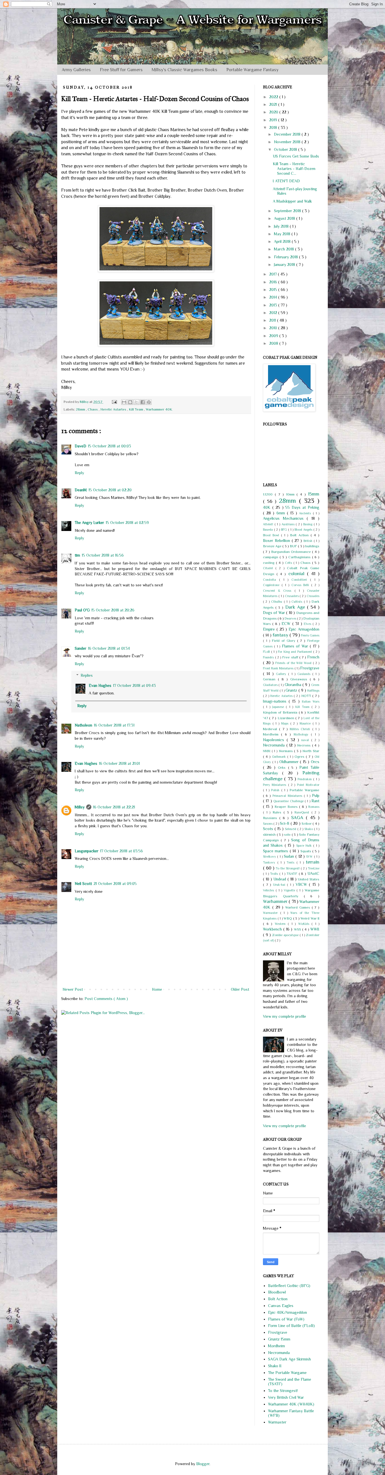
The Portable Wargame (287, 1372)
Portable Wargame (304, 790)
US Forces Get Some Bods (296, 156)
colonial (297, 573)
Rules (278, 812)
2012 (273, 312)
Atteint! (269, 524)
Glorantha (293, 684)
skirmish (270, 835)
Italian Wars (310, 701)
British (309, 541)
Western (281, 923)
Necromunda (274, 745)
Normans (286, 751)
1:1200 (269, 494)
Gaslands (304, 674)
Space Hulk (304, 845)
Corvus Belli (301, 585)
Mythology (302, 734)
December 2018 (288, 134)
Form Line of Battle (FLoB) (291, 1325)
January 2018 (285, 264)
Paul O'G (82, 610)
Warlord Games (298, 907)
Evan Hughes (100, 685)
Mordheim (272, 734)
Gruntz (292, 690)
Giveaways (300, 679)
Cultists (297, 601)
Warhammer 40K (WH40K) (291, 1404)
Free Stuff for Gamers (121, 69)
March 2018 (284, 249)
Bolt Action (300, 535)
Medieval (271, 729)
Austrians (289, 524)
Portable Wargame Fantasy (252, 69)
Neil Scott (83, 883)
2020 (274, 112)
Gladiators (270, 685)
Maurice (306, 723)
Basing (308, 524)
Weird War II (309, 918)
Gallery (282, 674)
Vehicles (269, 890)
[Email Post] (114, 402)
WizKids (305, 923)
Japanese (279, 707)
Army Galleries (76, 69)
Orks (283, 768)
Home (157, 989)
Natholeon (83, 725)
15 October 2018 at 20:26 (112, 610)
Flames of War (296, 646)
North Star (310, 751)
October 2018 (286, 149)
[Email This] (124, 402)
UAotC (313, 873)
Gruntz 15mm (279, 1339)
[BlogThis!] (130, 402)
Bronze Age (272, 546)
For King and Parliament (295, 651)
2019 (273, 120)
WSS (298, 929)
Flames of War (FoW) (286, 1319)
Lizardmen (286, 718)
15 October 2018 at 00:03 (109, 446)
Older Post (240, 989)
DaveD (80, 446)
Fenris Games (310, 635)
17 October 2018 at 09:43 (134, 685)
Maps (285, 723)
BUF (294, 546)
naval (306, 740)
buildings (312, 546)
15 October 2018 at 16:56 (103, 555)
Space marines (276, 851)
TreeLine (313, 868)
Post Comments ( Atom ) (106, 998)
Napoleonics (275, 740)
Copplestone (272, 585)
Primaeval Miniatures (288, 795)
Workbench (273, 929)
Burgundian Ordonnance (291, 552)
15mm (313, 494)
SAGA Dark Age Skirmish (289, 1359)
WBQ (288, 918)
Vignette (290, 890)
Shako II (275, 1366)
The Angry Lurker (89, 522)
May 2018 (282, 234)
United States (308, 879)
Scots (269, 828)
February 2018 (286, 257)
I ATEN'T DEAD (286, 181)
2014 (273, 297)
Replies (87, 675)
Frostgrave (309, 668)
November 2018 (288, 142)
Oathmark (279, 756)
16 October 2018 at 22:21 (114, 807)
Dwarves (291, 618)
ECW (287, 623)
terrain (312, 862)
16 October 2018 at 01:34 (109, 648)
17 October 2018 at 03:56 (121, 851)
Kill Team (136, 409)
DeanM (81, 490)
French (313, 657)
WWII (314, 929)
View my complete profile (284, 1016)
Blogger (202, 1463)
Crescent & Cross (279, 590)
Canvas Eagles (280, 1305)
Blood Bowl (272, 535)
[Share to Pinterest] (149, 402)
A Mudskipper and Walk (292, 201)
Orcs (315, 761)
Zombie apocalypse (286, 935)
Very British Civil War (286, 1397)
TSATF (293, 874)
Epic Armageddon (304, 629)
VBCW (302, 884)
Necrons (304, 745)
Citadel (269, 568)
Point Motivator (308, 784)
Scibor (307, 824)
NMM (267, 751)
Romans (313, 806)
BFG (284, 529)
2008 (274, 343)
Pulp (315, 795)
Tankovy (270, 862)
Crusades (313, 596)
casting (269, 563)
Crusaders (292, 596)
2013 (273, 305)
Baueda (268, 529)
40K (267, 507)
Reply (79, 472)
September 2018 (288, 211)
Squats (306, 851)
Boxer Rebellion (277, 540)
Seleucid (291, 829)
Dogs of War (274, 612)
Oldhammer (289, 761)
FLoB (267, 651)
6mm (281, 513)
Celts (289, 562)
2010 (273, 328)
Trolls (274, 873)
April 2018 (283, 241)
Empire (269, 629)
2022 (274, 97)
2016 (273, 282)
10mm (291, 494)
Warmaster (271, 912)
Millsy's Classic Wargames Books (184, 69)
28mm (81, 409)
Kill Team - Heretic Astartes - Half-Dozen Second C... (294, 169)
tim (77, 555)
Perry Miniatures (275, 784)
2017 (273, 274)
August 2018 (285, 218)
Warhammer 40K (159, 409)
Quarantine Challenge (289, 801)
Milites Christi (301, 729)
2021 (273, 104)
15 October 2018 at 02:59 (127, 522)
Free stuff (290, 657)
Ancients (306, 513)
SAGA (298, 817)
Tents (292, 862)
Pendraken (305, 779)
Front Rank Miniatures (279, 668)
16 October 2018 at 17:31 (114, 725)
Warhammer (276, 901)
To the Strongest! (288, 868)
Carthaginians (300, 557)
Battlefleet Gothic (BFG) (289, 1285)
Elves (308, 624)
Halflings (313, 690)
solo (288, 835)
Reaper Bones (287, 807)
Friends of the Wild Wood (294, 663)
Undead (280, 879)
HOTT (306, 696)
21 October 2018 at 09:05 (115, 883)
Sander (80, 648)
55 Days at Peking (302, 507)
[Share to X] (136, 402)
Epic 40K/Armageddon (287, 1312)
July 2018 (282, 226)
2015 (273, 289)
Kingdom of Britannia (281, 712)
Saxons (268, 823)
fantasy (281, 635)
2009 (274, 335)
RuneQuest (303, 812)
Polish (276, 790)
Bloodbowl (277, 1292)
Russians (271, 818)
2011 (273, 320)
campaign (271, 557)
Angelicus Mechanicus (285, 518)
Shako (309, 829)
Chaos (93, 409)
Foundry (269, 657)
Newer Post (73, 989)
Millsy (80, 807)
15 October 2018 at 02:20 (110, 490)
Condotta (271, 579)
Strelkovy (270, 856)
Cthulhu (277, 601)
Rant (315, 801)
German (270, 679)
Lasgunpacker (86, 851)
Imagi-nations (276, 701)
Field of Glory (284, 641)
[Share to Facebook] (142, 402)
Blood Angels (304, 529)
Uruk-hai (280, 884)
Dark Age (296, 607)
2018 (273, 127)
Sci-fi (285, 823)
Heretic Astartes (113, 409)
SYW (310, 856)
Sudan (289, 856)
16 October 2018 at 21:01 (119, 763)
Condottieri (300, 579)
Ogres (300, 757)
